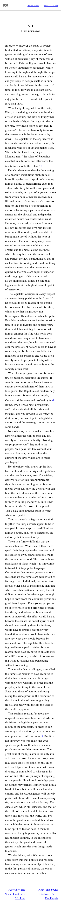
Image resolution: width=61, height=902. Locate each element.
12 (27, 98)
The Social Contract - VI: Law (15, 893)
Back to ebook (33, 5)
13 (41, 164)
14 (53, 399)
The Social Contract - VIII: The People (48, 893)
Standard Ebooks (5, 5)
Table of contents (51, 5)
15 (42, 735)
